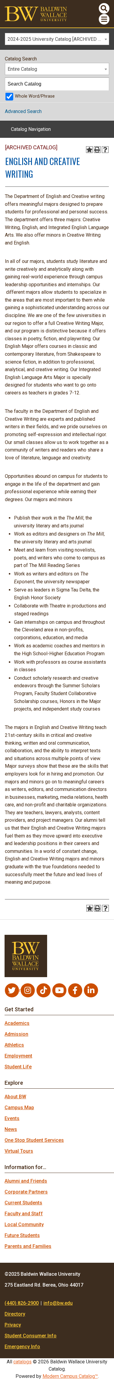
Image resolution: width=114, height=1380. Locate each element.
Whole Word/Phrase (35, 96)
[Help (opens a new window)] (105, 149)
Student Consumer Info (31, 1336)
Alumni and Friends (26, 1181)
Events (12, 1118)
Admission (16, 1034)
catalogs (22, 1362)
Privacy (13, 1325)
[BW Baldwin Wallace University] (36, 13)
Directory (15, 1314)
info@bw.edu (58, 1303)
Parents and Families (28, 1246)
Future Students (22, 1235)
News (11, 1129)
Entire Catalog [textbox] (22, 69)
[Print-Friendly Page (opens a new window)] (97, 149)
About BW (15, 1097)
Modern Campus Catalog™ (70, 1376)
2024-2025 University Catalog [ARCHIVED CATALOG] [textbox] (58, 39)
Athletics (14, 1045)
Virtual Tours (19, 1151)
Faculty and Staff (24, 1213)
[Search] (102, 84)
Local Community (24, 1224)
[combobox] (57, 39)
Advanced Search (23, 111)
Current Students (23, 1203)
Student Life (18, 1067)
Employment (18, 1056)
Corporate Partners (26, 1192)
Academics (17, 1023)
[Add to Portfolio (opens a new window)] (89, 149)
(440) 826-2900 (22, 1303)
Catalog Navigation (31, 129)
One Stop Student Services (34, 1140)
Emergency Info (22, 1346)
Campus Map (19, 1107)
